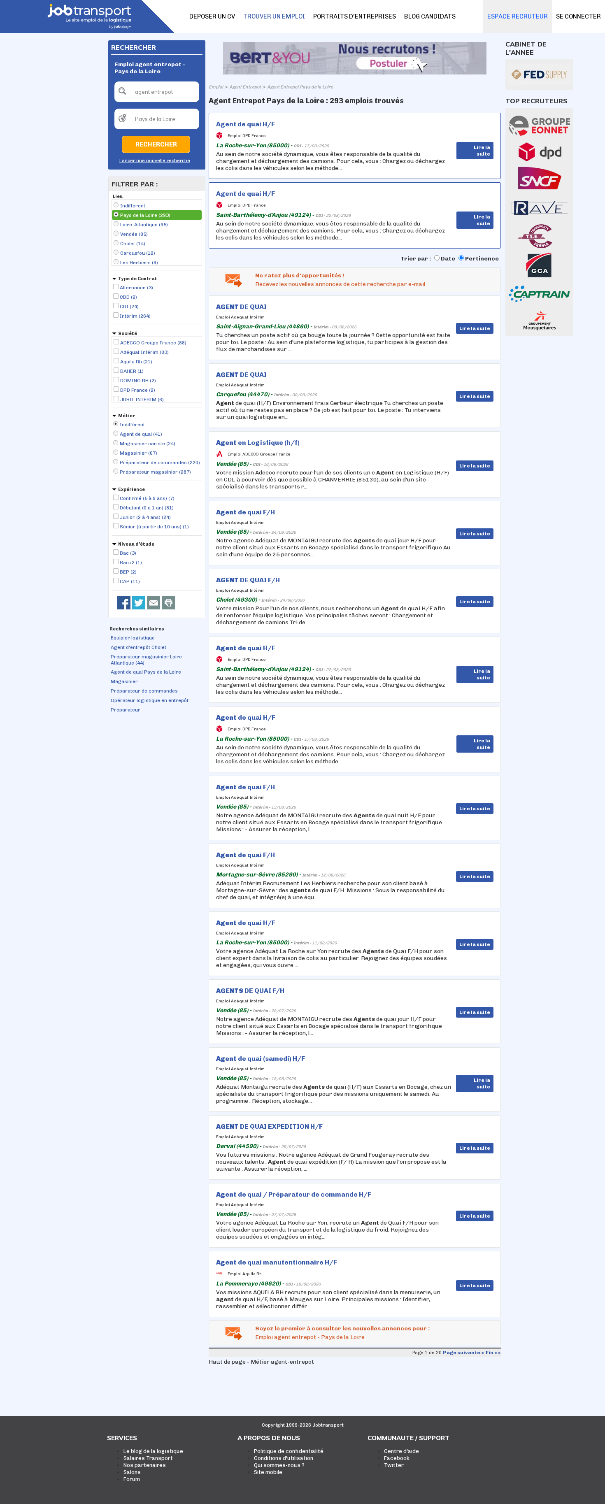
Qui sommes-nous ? (279, 1465)
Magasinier (124, 681)
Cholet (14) (132, 243)
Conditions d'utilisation (283, 1458)
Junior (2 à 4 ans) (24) (145, 517)
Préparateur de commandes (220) (160, 462)
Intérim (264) (135, 316)
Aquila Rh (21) (136, 362)
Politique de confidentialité (288, 1451)
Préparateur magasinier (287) (155, 472)
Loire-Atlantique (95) (144, 225)
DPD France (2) (137, 390)
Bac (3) (128, 553)
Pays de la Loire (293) (145, 215)
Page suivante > (463, 1352)
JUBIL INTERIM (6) (142, 399)
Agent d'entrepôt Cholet (138, 647)
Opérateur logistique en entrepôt (149, 700)
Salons (132, 1472)
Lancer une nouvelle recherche (154, 160)
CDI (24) (129, 306)
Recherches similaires (136, 629)
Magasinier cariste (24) (147, 443)
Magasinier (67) (138, 453)
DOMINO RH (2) (138, 381)
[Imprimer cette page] (168, 602)
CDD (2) (128, 297)
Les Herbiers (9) (139, 262)
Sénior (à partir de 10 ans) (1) (154, 527)
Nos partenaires (144, 1465)
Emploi (216, 87)
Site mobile (268, 1472)
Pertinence (482, 258)
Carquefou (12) (137, 253)
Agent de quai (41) (141, 434)
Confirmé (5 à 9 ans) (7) (147, 498)
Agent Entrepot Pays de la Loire (300, 87)
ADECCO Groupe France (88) (153, 343)
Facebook (397, 1458)
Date (448, 258)
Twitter (394, 1465)
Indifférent (132, 206)
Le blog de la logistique (153, 1451)
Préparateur (125, 710)
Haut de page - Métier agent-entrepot (261, 1361)
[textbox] (156, 91)
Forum (131, 1479)
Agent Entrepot (245, 87)
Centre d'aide (401, 1451)
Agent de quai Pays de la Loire (146, 672)
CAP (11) (130, 581)
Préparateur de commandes (144, 691)
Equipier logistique (133, 638)
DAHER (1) (132, 371)
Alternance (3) (136, 288)
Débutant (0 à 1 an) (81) (147, 508)
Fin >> (493, 1352)
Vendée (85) (134, 234)
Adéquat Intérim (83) (144, 352)
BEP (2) (128, 572)
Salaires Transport (148, 1458)
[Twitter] (138, 602)
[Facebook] (123, 602)
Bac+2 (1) (131, 562)
